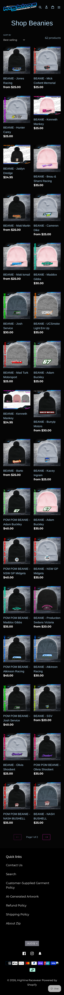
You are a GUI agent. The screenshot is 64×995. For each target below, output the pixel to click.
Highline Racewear (29, 980)
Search (11, 874)
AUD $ (31, 943)
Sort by (7, 35)
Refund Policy (16, 905)
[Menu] (59, 7)
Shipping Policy (17, 914)
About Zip (13, 923)
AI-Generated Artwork (22, 896)
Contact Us (14, 865)
